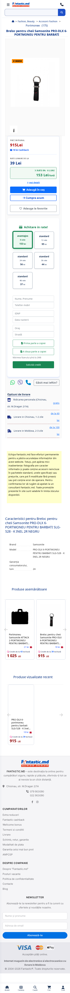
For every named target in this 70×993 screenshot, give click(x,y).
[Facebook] (32, 801)
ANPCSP (8, 854)
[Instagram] (37, 801)
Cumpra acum (35, 198)
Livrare (7, 834)
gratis (56, 403)
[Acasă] (13, 21)
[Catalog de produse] (8, 4)
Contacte (8, 883)
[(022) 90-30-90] (61, 4)
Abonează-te (34, 935)
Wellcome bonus (12, 824)
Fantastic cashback (13, 819)
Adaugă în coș (35, 189)
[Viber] (21, 382)
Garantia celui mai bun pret (18, 849)
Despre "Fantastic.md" (15, 868)
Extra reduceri (11, 814)
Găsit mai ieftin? (46, 382)
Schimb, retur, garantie (16, 839)
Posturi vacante (12, 874)
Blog (5, 888)
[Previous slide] (6, 629)
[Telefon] (28, 382)
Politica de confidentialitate (18, 878)
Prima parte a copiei (34, 343)
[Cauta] (61, 12)
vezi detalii (34, 182)
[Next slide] (65, 629)
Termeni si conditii (13, 829)
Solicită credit (33, 364)
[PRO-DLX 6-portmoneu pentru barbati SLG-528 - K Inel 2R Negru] (21, 701)
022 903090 (37, 795)
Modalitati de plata (13, 844)
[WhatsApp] (13, 382)
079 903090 (37, 791)
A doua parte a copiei (34, 351)
